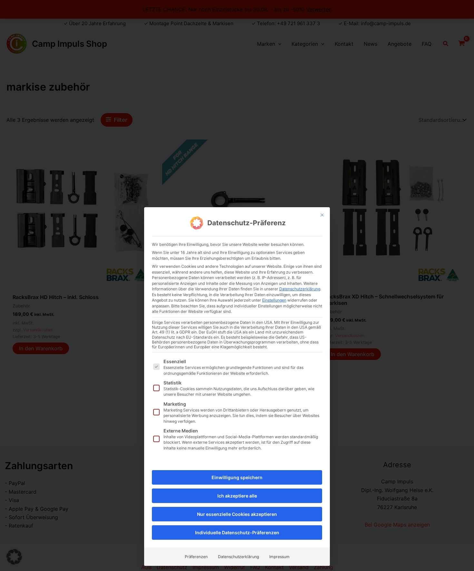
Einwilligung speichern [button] (237, 477)
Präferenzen (196, 556)
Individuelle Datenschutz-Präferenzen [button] (237, 532)
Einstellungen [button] (274, 300)
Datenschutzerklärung (299, 288)
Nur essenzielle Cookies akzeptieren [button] (237, 514)
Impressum (279, 556)
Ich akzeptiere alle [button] (237, 495)
